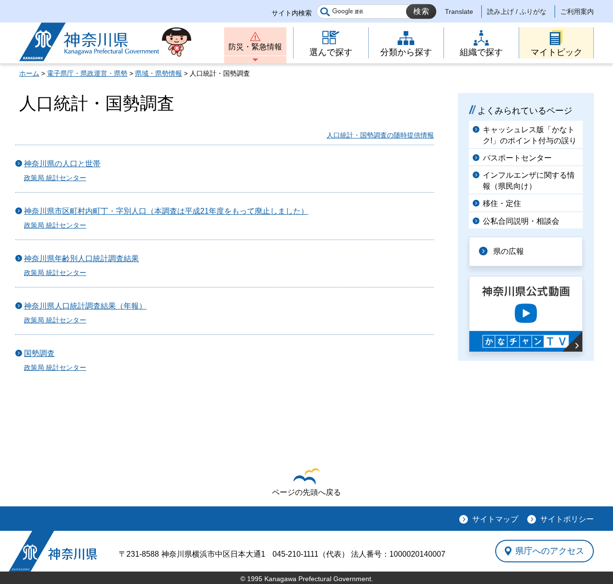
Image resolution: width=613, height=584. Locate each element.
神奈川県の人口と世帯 (62, 164)
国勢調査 (39, 353)
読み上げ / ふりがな (516, 11)
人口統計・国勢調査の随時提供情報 (380, 135)
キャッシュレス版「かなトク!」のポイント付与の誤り (530, 135)
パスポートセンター (517, 158)
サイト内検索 (292, 13)
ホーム (29, 73)
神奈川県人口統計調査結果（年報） (85, 306)
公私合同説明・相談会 (521, 221)
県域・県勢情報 (158, 73)
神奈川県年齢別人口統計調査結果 (81, 258)
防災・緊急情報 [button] (255, 47)
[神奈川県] (53, 551)
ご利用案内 (577, 11)
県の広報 (508, 251)
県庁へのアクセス (549, 551)
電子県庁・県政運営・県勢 (87, 73)
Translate (459, 11)
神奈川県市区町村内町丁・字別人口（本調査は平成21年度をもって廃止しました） (166, 211)
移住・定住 (502, 203)
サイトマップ (495, 519)
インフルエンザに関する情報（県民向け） (529, 180)
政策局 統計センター (55, 178)
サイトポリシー (567, 519)
